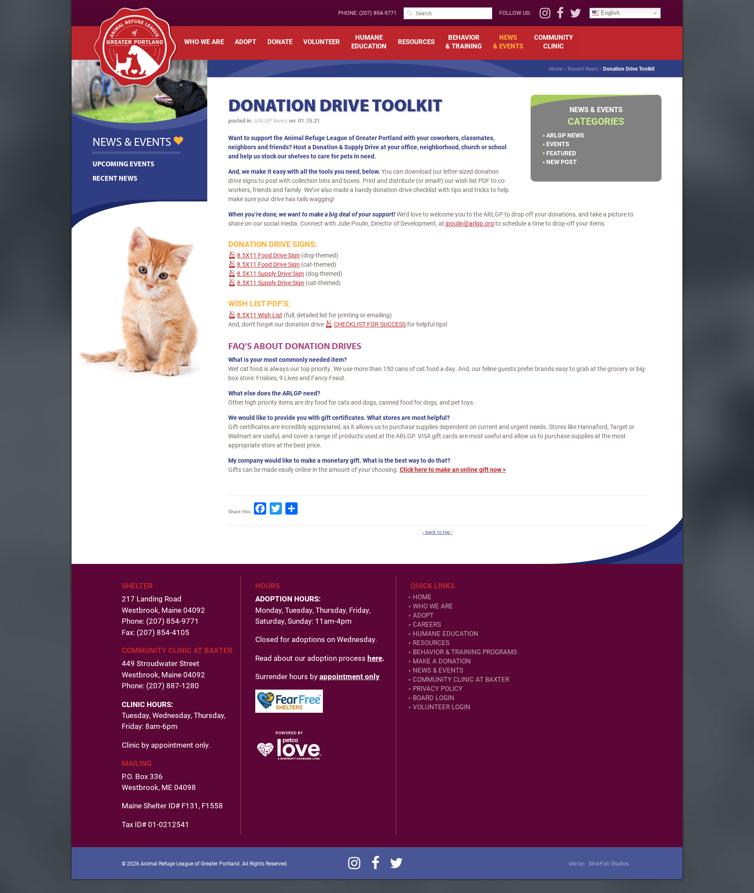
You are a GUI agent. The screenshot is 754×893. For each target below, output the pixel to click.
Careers (427, 624)
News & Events (438, 670)
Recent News (583, 68)
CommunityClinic (553, 41)
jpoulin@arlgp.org (470, 223)
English (609, 13)
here (374, 658)
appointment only (349, 676)
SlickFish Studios (609, 863)
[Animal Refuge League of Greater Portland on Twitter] (576, 15)
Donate (279, 41)
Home (555, 68)
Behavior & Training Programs (465, 652)
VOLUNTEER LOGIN (441, 707)
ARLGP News (565, 135)
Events (557, 144)
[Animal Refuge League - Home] (134, 47)
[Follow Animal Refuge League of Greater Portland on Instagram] (545, 15)
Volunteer (321, 41)
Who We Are (204, 41)
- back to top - (437, 532)
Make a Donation (442, 661)
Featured (561, 153)
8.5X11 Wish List (259, 315)
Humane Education (445, 633)
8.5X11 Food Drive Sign (268, 255)
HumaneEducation (369, 41)
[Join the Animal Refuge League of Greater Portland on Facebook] (560, 15)
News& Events (508, 41)
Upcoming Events (123, 163)
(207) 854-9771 (378, 13)
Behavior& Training (464, 41)
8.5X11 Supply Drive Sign (270, 273)
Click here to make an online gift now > (453, 469)
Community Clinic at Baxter (461, 679)
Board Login (433, 698)
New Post (561, 162)
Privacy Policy (438, 688)
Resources (416, 41)
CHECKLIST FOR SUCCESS (370, 324)
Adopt (245, 41)
